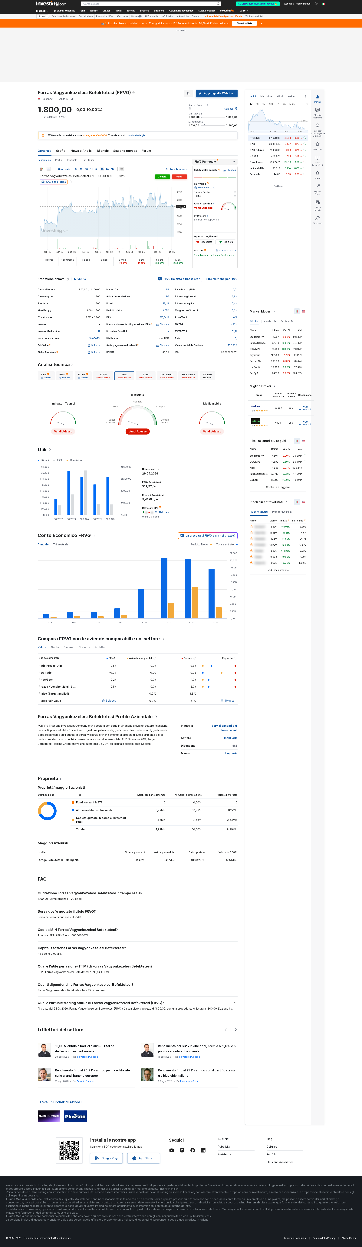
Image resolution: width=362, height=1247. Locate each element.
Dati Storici (88, 160)
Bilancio (103, 151)
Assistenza (224, 1154)
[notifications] (316, 3)
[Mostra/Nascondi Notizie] (122, 169)
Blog (269, 1138)
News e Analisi (81, 151)
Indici (253, 96)
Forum (146, 151)
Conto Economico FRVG (64, 535)
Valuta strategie (136, 135)
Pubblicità (224, 1146)
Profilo (59, 160)
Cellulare (272, 1146)
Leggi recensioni (305, 408)
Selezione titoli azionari (64, 16)
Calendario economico (181, 10)
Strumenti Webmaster (280, 1162)
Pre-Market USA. (104, 16)
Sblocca (228, 108)
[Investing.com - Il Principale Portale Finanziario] (51, 3)
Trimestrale (60, 544)
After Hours (122, 16)
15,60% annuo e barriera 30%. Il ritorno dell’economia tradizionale (84, 1048)
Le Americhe (182, 16)
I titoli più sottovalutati (266, 502)
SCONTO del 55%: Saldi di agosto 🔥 (257, 3)
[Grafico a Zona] (49, 169)
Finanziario (230, 737)
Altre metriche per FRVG (222, 278)
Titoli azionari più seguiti (268, 440)
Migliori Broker (261, 386)
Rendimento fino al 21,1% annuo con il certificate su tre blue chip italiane (196, 1072)
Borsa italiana (86, 16)
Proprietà (72, 160)
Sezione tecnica (125, 151)
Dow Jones (256, 161)
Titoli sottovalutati (254, 16)
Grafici (61, 151)
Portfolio (272, 1154)
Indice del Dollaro (259, 168)
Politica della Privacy (324, 1238)
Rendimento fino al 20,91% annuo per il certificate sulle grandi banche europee (92, 1072)
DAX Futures (257, 149)
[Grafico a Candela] (41, 169)
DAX (252, 143)
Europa (195, 16)
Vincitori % (270, 320)
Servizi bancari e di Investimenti (225, 728)
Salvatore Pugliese (87, 1056)
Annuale (43, 544)
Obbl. (280, 96)
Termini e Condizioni (295, 1238)
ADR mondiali (152, 16)
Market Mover (260, 311)
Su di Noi (223, 1138)
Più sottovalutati (259, 511)
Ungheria (231, 753)
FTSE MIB (255, 137)
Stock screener (206, 10)
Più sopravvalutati (282, 511)
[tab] (46, 375)
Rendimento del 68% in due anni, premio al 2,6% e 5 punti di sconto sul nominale (197, 1048)
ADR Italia (167, 16)
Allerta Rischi (349, 1238)
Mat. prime (266, 96)
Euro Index (256, 174)
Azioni (42, 16)
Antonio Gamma (85, 1081)
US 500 (254, 155)
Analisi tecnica (54, 364)
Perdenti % (287, 320)
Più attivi (254, 320)
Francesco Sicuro (189, 1081)
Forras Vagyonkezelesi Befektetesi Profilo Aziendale (95, 716)
